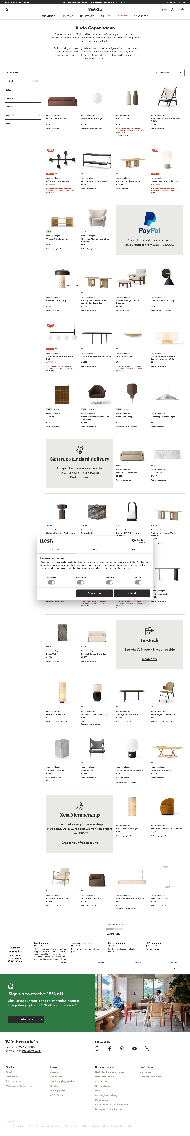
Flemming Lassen (94, 58)
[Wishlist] (177, 9)
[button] (29, 953)
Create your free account (80, 842)
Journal (54, 1071)
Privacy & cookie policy (48, 1125)
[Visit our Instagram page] (97, 1048)
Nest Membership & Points (109, 1071)
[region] (106, 953)
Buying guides (57, 1090)
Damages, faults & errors (108, 1109)
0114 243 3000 (26, 1047)
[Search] (6, 9)
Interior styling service (62, 1081)
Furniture (48, 16)
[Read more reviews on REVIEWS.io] (16, 961)
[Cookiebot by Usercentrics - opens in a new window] (134, 541)
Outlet (122, 16)
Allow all (132, 593)
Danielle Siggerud (117, 51)
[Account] (172, 9)
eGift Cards (56, 1095)
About (8, 1071)
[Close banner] (149, 541)
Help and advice (103, 1085)
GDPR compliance (90, 1125)
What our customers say (18, 1085)
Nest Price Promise (105, 1076)
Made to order (103, 1099)
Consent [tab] (56, 549)
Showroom (56, 1076)
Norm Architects (82, 51)
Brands (106, 16)
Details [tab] (95, 549)
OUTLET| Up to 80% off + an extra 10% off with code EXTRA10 (95, 2)
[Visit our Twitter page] (147, 1048)
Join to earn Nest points (17, 2)
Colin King (97, 51)
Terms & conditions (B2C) (19, 1125)
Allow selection (94, 593)
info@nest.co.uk (31, 1050)
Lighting (67, 16)
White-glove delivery (106, 1095)
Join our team (13, 1081)
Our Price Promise (176, 2)
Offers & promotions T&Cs (117, 1125)
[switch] (80, 582)
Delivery (99, 1090)
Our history (11, 1076)
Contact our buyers (150, 1076)
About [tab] (134, 549)
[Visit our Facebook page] (109, 1048)
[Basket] (182, 9)
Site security (70, 1125)
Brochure (55, 1085)
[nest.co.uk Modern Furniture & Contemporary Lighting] (95, 9)
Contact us (101, 1081)
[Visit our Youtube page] (134, 1048)
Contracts (141, 16)
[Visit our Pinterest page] (122, 1048)
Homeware (87, 16)
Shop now (149, 658)
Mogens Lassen (120, 54)
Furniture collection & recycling (112, 1104)
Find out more (79, 477)
